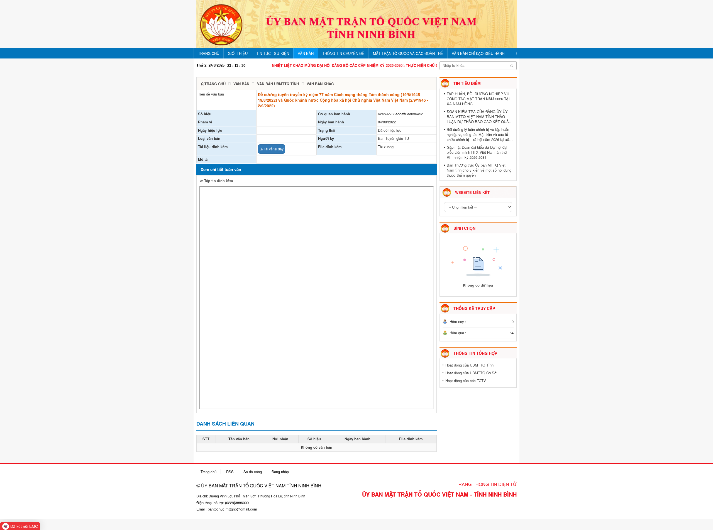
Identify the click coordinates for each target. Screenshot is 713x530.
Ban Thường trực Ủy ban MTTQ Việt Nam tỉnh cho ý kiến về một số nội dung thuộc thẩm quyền (479, 170)
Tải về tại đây (273, 148)
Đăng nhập (280, 471)
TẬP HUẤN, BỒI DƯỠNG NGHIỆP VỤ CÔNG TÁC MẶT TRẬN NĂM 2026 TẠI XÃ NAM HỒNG (478, 98)
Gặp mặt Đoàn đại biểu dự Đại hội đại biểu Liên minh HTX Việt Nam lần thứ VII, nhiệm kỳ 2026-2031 (477, 152)
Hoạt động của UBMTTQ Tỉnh (469, 365)
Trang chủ (215, 83)
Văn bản (241, 83)
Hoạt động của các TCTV (465, 380)
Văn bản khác (320, 83)
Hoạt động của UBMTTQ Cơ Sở (470, 372)
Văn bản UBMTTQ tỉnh (278, 83)
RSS (230, 471)
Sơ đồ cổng (252, 471)
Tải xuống (386, 146)
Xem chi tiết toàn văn (221, 169)
